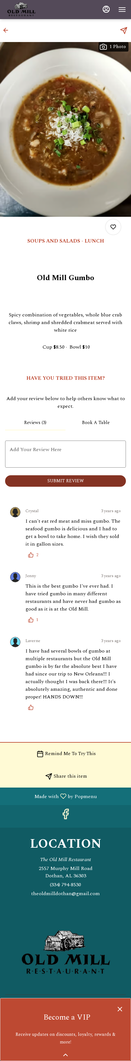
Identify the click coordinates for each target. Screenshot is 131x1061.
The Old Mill (65, 953)
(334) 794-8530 (65, 884)
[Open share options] (123, 30)
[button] (7, 30)
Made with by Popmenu (51, 796)
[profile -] (106, 9)
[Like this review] (32, 707)
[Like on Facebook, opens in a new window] (65, 816)
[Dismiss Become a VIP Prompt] (120, 1009)
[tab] (35, 422)
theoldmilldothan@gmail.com (65, 893)
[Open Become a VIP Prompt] (65, 1055)
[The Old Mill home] (33, 10)
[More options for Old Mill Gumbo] (113, 227)
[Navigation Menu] (122, 9)
